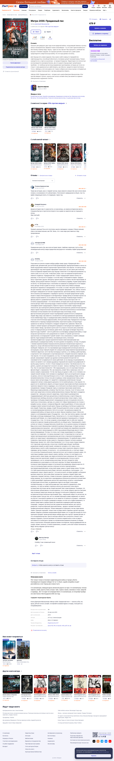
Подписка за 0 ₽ (6, 10)
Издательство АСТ (53, 623)
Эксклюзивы (65, 10)
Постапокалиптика (42, 98)
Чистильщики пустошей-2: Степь (94, 695)
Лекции (85, 10)
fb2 (52, 625)
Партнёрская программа (32, 744)
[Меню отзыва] (85, 198)
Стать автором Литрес (31, 746)
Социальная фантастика (73, 98)
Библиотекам (29, 738)
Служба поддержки (8, 744)
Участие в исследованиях (10, 741)
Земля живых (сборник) (10, 695)
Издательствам (29, 733)
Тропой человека (8, 660)
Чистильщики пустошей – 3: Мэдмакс (80, 695)
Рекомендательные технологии (79, 743)
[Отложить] (41, 110)
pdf (66, 625)
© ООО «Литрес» (57, 757)
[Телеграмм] (102, 741)
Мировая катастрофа (78, 96)
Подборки (47, 10)
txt (68, 625)
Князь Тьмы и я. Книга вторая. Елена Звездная (71, 720)
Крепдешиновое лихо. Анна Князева (13, 710)
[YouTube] (110, 741)
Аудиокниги (56, 10)
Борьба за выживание (49, 96)
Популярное (32, 10)
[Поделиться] (110, 19)
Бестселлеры (51, 735)
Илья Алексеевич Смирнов (23, 662)
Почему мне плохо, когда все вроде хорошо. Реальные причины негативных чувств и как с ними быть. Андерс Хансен (28, 714)
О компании (6, 733)
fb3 (55, 625)
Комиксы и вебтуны (95, 10)
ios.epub (58, 625)
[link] (56, 186)
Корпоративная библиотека (33, 752)
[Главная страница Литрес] (9, 6)
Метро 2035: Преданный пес (50, 127)
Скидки (40, 10)
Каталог (24, 6)
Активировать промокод (55, 733)
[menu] (43, 181)
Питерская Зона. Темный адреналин (27, 695)
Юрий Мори (47, 165)
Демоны (19, 660)
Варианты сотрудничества (33, 741)
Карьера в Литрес (8, 738)
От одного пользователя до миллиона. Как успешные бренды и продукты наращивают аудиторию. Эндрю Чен (82, 716)
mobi (63, 625)
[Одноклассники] (98, 741)
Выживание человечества (63, 96)
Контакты (5, 735)
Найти (85, 6)
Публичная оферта (75, 733)
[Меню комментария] (85, 545)
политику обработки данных (100, 752)
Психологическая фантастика (57, 98)
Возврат (5, 746)
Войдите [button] (35, 565)
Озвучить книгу (29, 749)
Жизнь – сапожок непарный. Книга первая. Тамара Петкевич (75, 713)
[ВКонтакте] (106, 741)
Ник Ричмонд (6, 662)
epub (49, 625)
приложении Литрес (105, 734)
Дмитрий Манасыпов (37, 129)
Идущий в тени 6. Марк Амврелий (12, 723)
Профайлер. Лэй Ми (8, 717)
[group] (58, 187)
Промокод (16, 10)
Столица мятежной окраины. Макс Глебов (70, 723)
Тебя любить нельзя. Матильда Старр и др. (70, 710)
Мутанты (33, 98)
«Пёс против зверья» (51, 26)
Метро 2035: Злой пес (37, 127)
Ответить (80, 198)
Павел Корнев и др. (8, 696)
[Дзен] (94, 741)
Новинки (24, 10)
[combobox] (55, 6)
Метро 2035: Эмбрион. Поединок (50, 163)
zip (70, 625)
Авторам (27, 735)
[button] (15, 62)
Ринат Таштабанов (76, 165)
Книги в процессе (76, 10)
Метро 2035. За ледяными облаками (63, 163)
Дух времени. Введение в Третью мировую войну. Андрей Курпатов (22, 720)
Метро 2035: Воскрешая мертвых (76, 163)
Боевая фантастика (36, 96)
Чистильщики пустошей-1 (40, 695)
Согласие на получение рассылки (80, 740)
